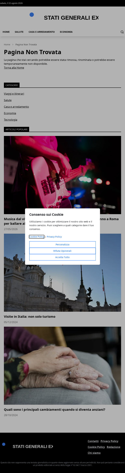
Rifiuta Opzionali (62, 250)
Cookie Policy (36, 236)
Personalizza (62, 244)
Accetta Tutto (62, 257)
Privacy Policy (54, 236)
